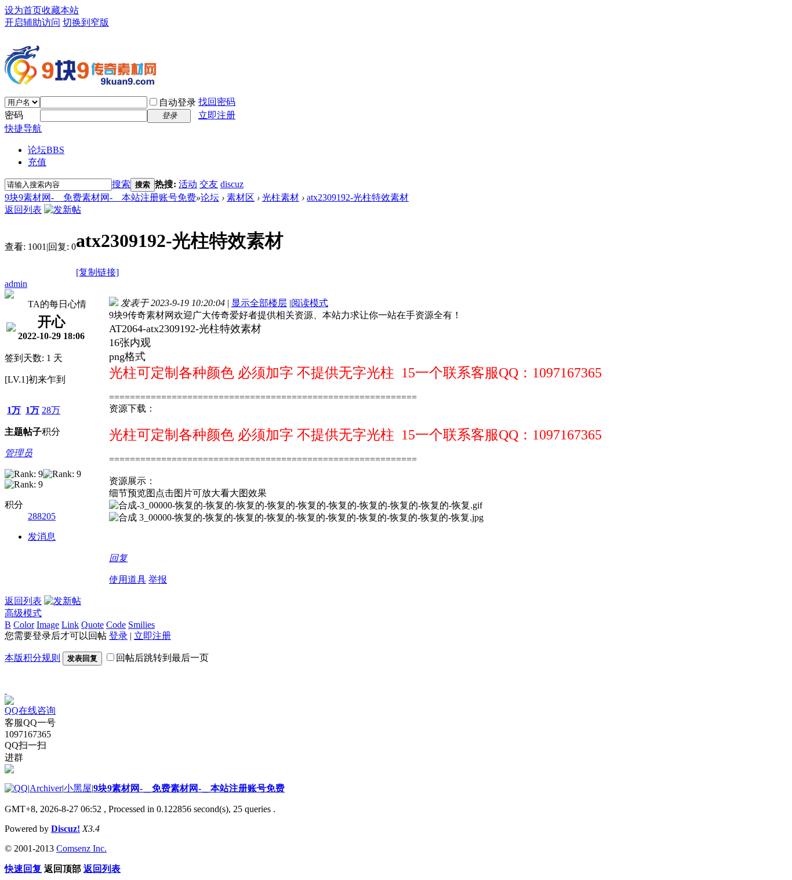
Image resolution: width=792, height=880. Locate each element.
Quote (92, 625)
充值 (37, 162)
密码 (14, 115)
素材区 (241, 197)
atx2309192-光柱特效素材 (358, 197)
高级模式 (23, 613)
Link (70, 625)
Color (23, 625)
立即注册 (216, 115)
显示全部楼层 (259, 303)
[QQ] (16, 788)
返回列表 (23, 209)
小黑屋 (78, 788)
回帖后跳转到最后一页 (162, 658)
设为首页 (23, 10)
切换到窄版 (86, 22)
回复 (118, 558)
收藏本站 (60, 10)
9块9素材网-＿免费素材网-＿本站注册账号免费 (100, 197)
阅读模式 (309, 303)
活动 (188, 184)
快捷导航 (23, 128)
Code (116, 625)
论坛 (46, 150)
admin (16, 284)
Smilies (141, 625)
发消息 (42, 536)
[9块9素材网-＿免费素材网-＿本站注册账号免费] (80, 80)
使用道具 (127, 579)
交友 (208, 184)
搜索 (121, 184)
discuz (232, 184)
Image (48, 625)
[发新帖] (62, 209)
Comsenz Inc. (81, 848)
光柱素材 (280, 197)
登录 (118, 636)
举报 (157, 579)
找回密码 (216, 102)
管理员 (18, 453)
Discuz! (65, 829)
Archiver (46, 788)
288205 (42, 516)
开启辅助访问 (32, 22)
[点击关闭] (6, 690)
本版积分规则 (32, 658)
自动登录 (177, 102)
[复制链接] (97, 272)
